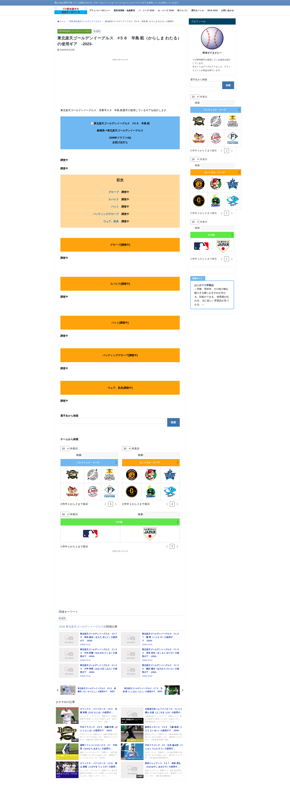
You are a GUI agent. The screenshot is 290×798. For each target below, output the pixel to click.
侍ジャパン (182, 10)
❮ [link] (105, 504)
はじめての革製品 (204, 285)
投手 (98, 31)
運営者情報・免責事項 (124, 10)
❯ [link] (116, 504)
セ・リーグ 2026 (166, 10)
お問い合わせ (227, 10)
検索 (173, 422)
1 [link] (110, 504)
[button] (116, 462)
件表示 (74, 448)
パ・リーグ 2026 (146, 10)
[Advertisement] (90, 84)
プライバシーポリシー (99, 10)
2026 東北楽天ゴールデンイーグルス (74, 31)
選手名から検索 (198, 79)
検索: (79, 455)
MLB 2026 (213, 10)
